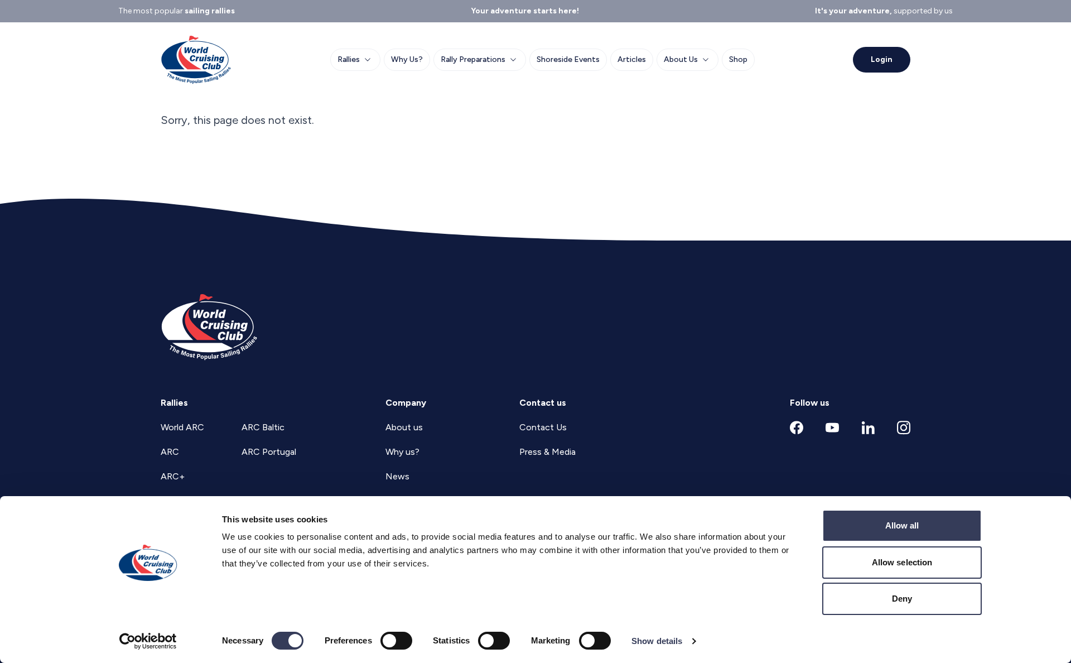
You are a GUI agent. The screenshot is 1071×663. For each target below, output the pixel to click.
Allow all (902, 525)
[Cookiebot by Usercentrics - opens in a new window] (148, 641)
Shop (738, 59)
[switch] (396, 641)
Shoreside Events (568, 59)
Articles (631, 59)
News (397, 476)
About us (404, 427)
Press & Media (547, 451)
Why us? (402, 451)
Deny (902, 598)
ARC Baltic (263, 427)
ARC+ (173, 476)
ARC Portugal (269, 451)
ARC (170, 451)
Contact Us (543, 427)
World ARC (182, 427)
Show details (656, 641)
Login (882, 59)
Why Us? (407, 59)
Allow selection (902, 562)
